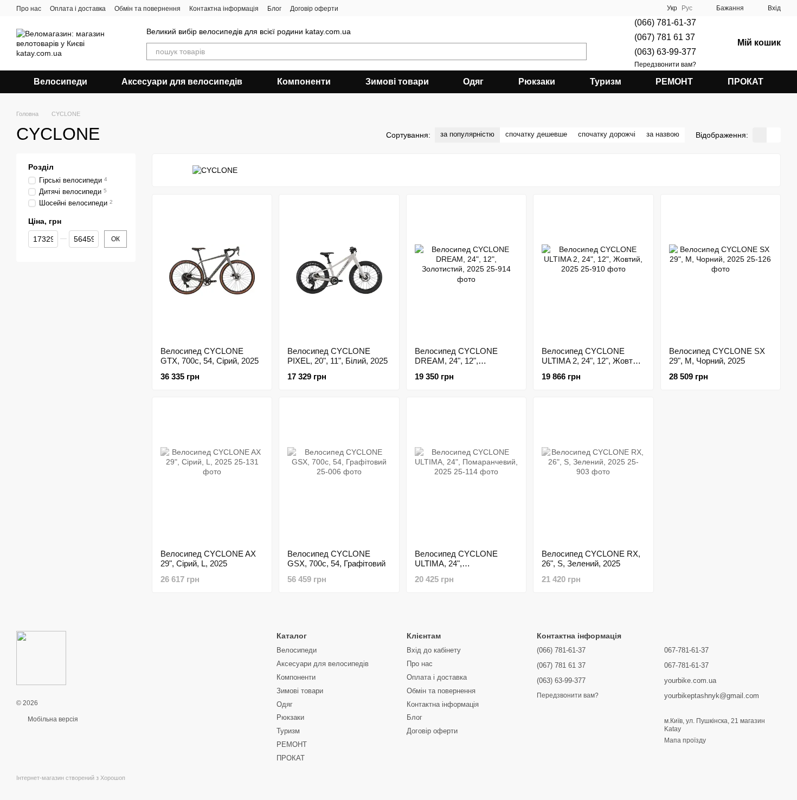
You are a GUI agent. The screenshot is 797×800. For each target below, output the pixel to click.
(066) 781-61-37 (665, 22)
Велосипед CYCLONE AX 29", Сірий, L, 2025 (208, 558)
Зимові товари (397, 81)
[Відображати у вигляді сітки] (760, 134)
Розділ (41, 167)
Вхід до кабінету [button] (434, 650)
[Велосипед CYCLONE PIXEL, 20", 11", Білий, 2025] (338, 270)
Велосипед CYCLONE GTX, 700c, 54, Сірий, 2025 (209, 355)
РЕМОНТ (674, 81)
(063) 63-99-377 (665, 51)
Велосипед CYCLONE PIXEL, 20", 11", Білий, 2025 (337, 355)
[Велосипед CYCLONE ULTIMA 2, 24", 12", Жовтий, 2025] (593, 270)
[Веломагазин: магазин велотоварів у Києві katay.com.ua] (41, 657)
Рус (687, 8)
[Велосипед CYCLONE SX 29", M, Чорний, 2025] (720, 270)
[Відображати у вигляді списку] (774, 134)
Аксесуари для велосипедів (181, 81)
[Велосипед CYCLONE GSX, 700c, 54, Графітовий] (338, 473)
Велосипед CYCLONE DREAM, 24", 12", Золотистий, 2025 (456, 360)
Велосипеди (60, 81)
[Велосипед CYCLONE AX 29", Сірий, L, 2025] (211, 473)
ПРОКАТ (745, 81)
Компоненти (304, 81)
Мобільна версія (52, 719)
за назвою (662, 134)
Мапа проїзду (685, 740)
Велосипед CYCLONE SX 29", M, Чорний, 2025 (717, 355)
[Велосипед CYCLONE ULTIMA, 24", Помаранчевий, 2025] (466, 473)
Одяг (473, 81)
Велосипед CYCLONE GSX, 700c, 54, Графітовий (336, 558)
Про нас (28, 8)
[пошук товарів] (578, 51)
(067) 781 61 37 (664, 37)
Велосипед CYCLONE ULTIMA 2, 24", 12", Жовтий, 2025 (593, 360)
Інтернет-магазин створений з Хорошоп (70, 778)
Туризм (605, 81)
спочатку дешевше (536, 134)
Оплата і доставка (78, 8)
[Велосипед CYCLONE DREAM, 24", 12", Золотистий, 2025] (466, 270)
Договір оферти (314, 8)
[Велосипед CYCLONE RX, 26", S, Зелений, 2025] (593, 473)
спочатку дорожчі (606, 134)
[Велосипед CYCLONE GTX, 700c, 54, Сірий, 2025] (211, 270)
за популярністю (467, 134)
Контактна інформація (224, 8)
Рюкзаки (536, 81)
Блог (274, 8)
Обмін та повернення (147, 8)
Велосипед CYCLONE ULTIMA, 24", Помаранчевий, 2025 (456, 563)
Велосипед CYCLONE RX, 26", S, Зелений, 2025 (591, 558)
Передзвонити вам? (665, 64)
